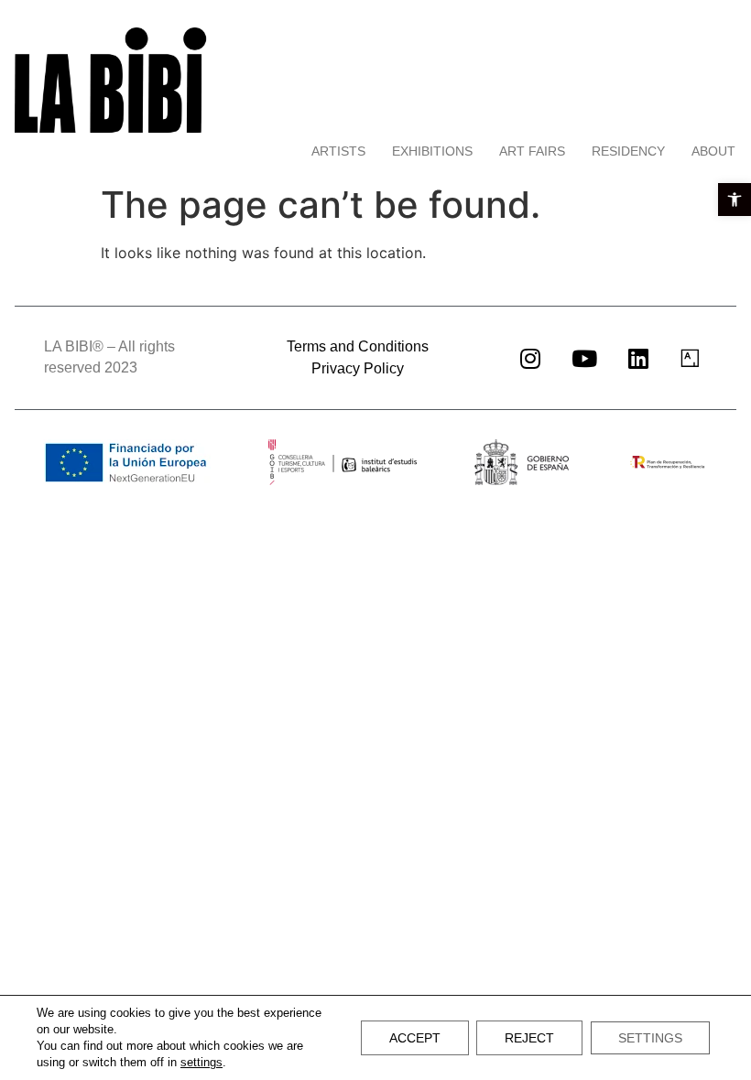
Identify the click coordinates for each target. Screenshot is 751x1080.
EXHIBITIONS (432, 151)
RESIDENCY (628, 151)
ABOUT (713, 151)
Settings (650, 1038)
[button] (734, 199)
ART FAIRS (532, 151)
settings (201, 1062)
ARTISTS (338, 151)
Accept (415, 1038)
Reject (529, 1038)
